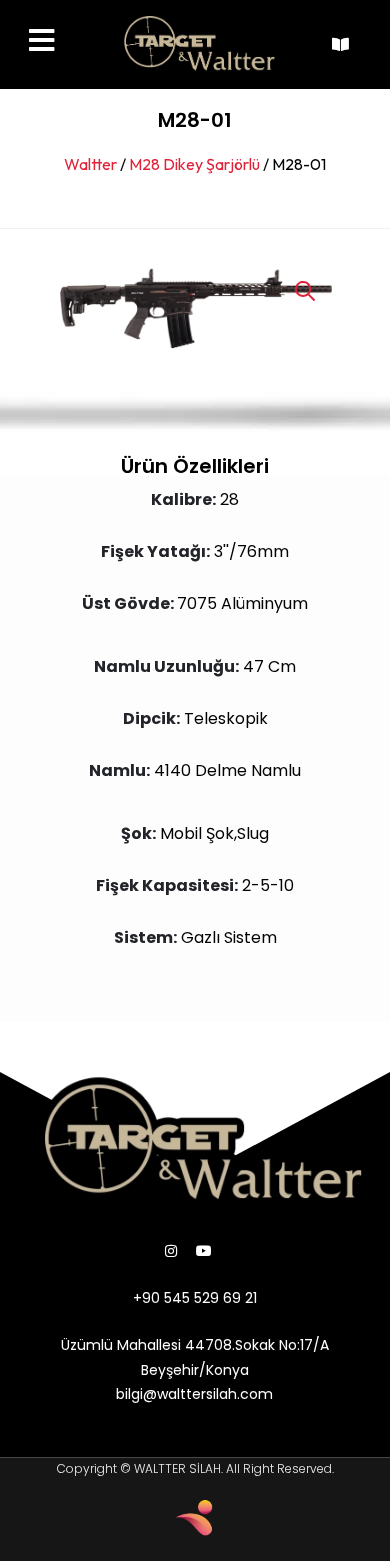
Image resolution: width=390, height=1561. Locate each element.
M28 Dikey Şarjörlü (194, 164)
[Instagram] (171, 1251)
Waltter (90, 164)
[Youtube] (204, 1251)
